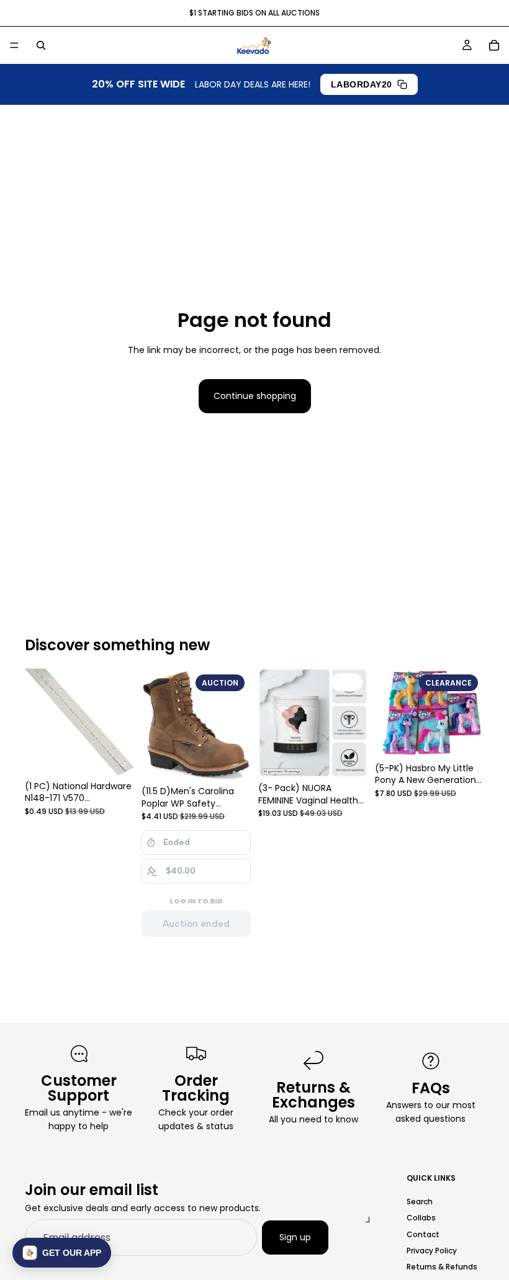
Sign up (295, 1237)
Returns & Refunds (442, 1266)
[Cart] (494, 45)
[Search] (41, 45)
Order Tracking (196, 1088)
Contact (423, 1234)
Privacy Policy (432, 1250)
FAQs (431, 1088)
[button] (61, 1253)
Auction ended (196, 923)
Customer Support (79, 1088)
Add (358, 758)
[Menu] (14, 45)
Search (420, 1201)
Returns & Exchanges (313, 1094)
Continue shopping (255, 396)
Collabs (421, 1217)
